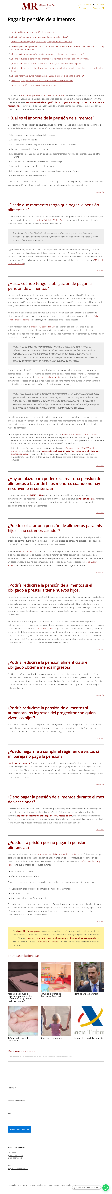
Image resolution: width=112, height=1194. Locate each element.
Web (9, 1114)
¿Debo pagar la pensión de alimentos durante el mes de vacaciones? (42, 80)
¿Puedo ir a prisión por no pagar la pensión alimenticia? (36, 85)
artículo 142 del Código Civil (43, 326)
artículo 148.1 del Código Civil (50, 220)
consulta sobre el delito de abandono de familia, (58, 854)
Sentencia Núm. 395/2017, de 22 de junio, (80, 434)
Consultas (82, 8)
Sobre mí (100, 5)
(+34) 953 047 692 (15, 1156)
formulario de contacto (49, 941)
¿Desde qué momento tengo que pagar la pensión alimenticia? (39, 37)
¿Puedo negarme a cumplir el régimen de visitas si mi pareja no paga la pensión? (47, 76)
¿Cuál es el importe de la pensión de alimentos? (32, 32)
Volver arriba (100, 192)
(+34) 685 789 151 (15, 1158)
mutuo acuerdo (27, 551)
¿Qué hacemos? (84, 5)
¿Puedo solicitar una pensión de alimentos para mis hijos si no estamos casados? (47, 54)
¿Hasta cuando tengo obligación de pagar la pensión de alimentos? (41, 41)
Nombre (12, 1088)
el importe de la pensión (45, 628)
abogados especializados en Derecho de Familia (43, 95)
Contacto (96, 8)
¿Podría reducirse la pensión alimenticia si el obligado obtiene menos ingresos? (46, 63)
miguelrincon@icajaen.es (18, 1169)
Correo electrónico (17, 1101)
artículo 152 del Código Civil (48, 377)
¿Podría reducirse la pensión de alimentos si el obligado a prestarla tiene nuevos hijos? (50, 58)
